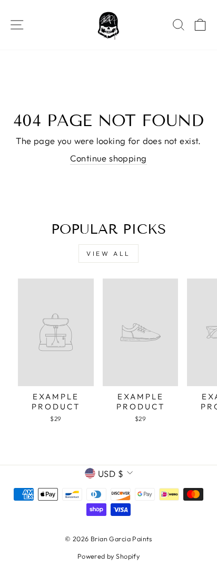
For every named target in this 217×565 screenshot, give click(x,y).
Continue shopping (108, 158)
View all (108, 253)
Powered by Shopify (108, 556)
